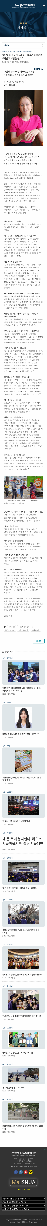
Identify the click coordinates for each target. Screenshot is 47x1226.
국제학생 (11, 627)
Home (15, 32)
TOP (44, 1149)
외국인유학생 (23, 630)
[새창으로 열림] (35, 69)
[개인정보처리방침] (23, 1189)
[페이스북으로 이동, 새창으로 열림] (16, 1172)
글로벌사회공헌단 (25, 627)
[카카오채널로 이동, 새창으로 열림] (31, 1172)
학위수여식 (36, 630)
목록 (40, 641)
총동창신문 (23, 32)
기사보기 (32, 32)
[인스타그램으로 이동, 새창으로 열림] (21, 1172)
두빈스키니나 (10, 630)
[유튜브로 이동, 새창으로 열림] (26, 1172)
